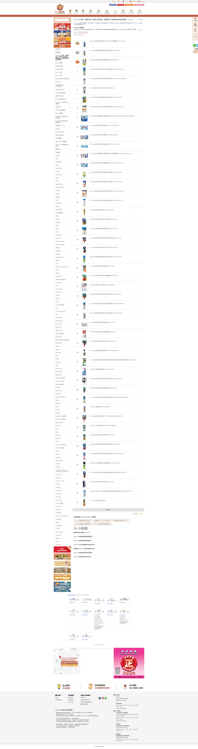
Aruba (56, 286)
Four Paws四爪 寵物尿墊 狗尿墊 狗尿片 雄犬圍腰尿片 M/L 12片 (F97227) (109, 153)
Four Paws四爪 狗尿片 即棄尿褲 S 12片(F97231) (102, 134)
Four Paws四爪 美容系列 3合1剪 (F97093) (101, 88)
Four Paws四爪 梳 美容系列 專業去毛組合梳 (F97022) (104, 238)
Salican (57, 165)
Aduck (57, 200)
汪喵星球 (57, 152)
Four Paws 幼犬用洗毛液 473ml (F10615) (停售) (102, 425)
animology (58, 254)
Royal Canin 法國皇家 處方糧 (61, 145)
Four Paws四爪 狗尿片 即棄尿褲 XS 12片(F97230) (103, 144)
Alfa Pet (57, 219)
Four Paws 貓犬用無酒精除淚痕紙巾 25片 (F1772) (103, 228)
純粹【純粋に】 (59, 96)
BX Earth (57, 438)
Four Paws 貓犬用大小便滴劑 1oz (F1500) (101, 284)
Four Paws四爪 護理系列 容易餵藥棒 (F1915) (102, 331)
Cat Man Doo (58, 490)
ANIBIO (57, 247)
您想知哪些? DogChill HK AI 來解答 (85, 517)
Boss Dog (57, 413)
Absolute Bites (59, 184)
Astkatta (57, 155)
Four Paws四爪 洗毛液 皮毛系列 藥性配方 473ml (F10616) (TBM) (107, 78)
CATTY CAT (58, 506)
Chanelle (57, 522)
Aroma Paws (58, 282)
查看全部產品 (131, 19)
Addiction (57, 197)
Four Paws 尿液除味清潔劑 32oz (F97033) (101, 369)
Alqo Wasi (58, 238)
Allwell (57, 231)
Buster (57, 432)
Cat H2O (57, 484)
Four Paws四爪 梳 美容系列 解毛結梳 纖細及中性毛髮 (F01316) (107, 472)
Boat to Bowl (58, 390)
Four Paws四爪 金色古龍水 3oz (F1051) (100, 209)
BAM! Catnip (58, 317)
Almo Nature (58, 235)
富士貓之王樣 (59, 66)
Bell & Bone (58, 336)
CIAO (56, 158)
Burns (56, 428)
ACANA (57, 190)
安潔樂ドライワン (60, 125)
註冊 (118, 1)
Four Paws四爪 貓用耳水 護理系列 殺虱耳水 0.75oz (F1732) (105, 191)
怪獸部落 (57, 149)
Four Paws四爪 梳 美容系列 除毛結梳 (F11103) (102, 219)
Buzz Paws (58, 435)
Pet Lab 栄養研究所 (60, 99)
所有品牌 (57, 49)
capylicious (58, 457)
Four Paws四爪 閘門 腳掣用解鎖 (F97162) (101, 322)
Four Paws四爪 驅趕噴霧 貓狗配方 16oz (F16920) (103, 350)
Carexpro (57, 463)
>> (141, 513)
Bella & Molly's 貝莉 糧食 (62, 78)
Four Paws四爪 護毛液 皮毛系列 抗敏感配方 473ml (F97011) (106, 69)
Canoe (57, 451)
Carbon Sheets (58, 460)
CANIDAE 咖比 (59, 448)
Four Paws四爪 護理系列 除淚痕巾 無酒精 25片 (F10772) (105, 172)
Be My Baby (58, 324)
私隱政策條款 (84, 704)
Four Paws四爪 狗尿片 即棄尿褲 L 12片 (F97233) (103, 125)
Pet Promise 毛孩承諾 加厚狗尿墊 (61, 117)
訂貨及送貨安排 (85, 699)
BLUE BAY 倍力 (59, 381)
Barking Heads (59, 320)
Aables (57, 177)
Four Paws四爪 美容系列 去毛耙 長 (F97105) (101, 341)
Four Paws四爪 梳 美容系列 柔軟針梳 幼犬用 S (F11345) (104, 378)
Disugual (57, 128)
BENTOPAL (58, 343)
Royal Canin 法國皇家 (61, 141)
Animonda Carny (59, 257)
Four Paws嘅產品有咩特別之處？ (82, 520)
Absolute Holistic (59, 187)
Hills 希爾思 (58, 138)
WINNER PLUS (59, 89)
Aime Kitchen (58, 209)
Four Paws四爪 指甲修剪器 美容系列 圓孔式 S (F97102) (104, 97)
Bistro (56, 365)
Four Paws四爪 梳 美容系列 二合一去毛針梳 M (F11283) (105, 416)
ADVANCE (58, 203)
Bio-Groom (58, 352)
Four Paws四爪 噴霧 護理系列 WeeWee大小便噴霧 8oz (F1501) (106, 41)
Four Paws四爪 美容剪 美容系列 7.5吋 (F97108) (102, 247)
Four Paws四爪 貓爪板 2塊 (97, 500)
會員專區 (70, 699)
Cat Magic (57, 487)
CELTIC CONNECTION (61, 516)
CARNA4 (57, 467)
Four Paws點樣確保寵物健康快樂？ (83, 524)
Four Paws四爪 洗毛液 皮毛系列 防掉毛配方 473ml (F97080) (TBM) (107, 397)
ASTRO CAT (58, 292)
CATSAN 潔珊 (59, 503)
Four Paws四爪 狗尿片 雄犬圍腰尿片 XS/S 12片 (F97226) (105, 163)
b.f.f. (56, 314)
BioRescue (58, 362)
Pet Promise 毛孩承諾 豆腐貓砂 (61, 103)
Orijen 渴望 (58, 162)
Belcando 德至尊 (59, 333)
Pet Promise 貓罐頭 (60, 110)
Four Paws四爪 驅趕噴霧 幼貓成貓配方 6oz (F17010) (104, 463)
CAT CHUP (58, 474)
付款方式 (83, 697)
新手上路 (70, 702)
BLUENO (58, 387)
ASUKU (57, 295)
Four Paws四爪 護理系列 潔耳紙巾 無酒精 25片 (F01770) (105, 181)
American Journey (59, 241)
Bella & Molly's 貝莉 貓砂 (62, 340)
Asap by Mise (58, 289)
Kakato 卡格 (58, 168)
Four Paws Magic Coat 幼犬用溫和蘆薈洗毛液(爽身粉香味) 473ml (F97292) (109, 491)
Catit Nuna (58, 497)
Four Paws (76, 27)
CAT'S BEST (58, 493)
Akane (57, 216)
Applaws (57, 260)
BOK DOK (58, 394)
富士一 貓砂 (58, 72)
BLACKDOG (58, 371)
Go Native (57, 82)
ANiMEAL (58, 251)
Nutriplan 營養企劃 (60, 92)
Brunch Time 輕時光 (60, 419)
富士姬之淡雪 (59, 69)
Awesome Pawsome (60, 311)
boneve (57, 400)
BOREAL (57, 403)
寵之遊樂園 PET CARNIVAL (59, 85)
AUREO (57, 298)
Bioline (57, 359)
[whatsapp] (106, 699)
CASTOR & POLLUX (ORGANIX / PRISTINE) (61, 470)
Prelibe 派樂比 (59, 62)
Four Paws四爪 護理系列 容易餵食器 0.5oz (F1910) (103, 59)
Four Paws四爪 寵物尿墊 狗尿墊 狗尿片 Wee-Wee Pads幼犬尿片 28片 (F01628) (110, 116)
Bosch (56, 406)
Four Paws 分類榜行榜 (82, 32)
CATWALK (58, 512)
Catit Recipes (58, 500)
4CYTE (57, 171)
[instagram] (103, 699)
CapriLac (57, 454)
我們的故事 (58, 699)
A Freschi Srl (58, 174)
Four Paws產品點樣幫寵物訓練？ (102, 524)
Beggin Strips (58, 330)
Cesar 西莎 (58, 519)
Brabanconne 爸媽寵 (60, 416)
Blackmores (58, 374)
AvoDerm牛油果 (59, 305)
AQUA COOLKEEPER (61, 266)
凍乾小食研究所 (59, 135)
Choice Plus (58, 535)
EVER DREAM (59, 132)
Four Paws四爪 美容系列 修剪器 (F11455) (101, 266)
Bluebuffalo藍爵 (59, 384)
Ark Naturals (58, 276)
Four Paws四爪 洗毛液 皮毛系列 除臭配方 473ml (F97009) (105, 200)
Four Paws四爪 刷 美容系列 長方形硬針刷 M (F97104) (104, 294)
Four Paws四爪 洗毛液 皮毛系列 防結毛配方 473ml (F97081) (106, 453)
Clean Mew (58, 544)
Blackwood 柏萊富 (60, 378)
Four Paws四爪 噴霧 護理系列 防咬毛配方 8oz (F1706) (104, 50)
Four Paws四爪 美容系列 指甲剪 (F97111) (101, 481)
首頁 (56, 697)
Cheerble (57, 528)
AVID (56, 301)
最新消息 (70, 697)
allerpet (57, 225)
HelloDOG (58, 107)
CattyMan (57, 509)
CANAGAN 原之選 (60, 444)
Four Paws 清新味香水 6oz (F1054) (99, 406)
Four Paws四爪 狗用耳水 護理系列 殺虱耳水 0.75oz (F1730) (105, 106)
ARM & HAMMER (60, 279)
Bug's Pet (57, 425)
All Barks (57, 222)
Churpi (57, 541)
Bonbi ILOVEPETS (60, 397)
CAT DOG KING (59, 481)
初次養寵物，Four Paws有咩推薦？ (102, 520)
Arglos (57, 270)
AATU (57, 181)
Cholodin (57, 538)
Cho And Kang (59, 532)
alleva (56, 228)
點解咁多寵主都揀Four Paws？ (121, 520)
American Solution (60, 244)
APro (56, 263)
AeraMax (57, 206)
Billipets (57, 349)
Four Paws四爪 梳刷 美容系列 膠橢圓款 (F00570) (103, 275)
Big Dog (57, 346)
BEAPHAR (58, 327)
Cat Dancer (58, 478)
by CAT (57, 441)
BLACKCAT (58, 368)
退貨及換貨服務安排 (86, 702)
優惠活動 (57, 52)
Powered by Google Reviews (99, 644)
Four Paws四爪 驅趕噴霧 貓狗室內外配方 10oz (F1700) (104, 256)
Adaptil (57, 193)
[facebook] (100, 699)
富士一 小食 (58, 75)
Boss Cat (57, 409)
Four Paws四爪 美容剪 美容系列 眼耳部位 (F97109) (103, 444)
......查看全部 (140, 29)
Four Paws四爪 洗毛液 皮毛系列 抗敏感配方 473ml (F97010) (106, 303)
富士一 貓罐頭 (59, 113)
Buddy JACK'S (59, 422)
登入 (113, 1)
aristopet (57, 273)
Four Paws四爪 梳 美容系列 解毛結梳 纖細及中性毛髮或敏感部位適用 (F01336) (111, 360)
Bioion (57, 355)
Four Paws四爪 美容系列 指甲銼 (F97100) (101, 435)
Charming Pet (58, 525)
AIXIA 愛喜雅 (59, 212)
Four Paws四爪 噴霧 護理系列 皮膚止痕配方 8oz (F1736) (105, 313)
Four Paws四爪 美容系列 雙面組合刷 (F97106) (102, 388)
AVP (56, 308)
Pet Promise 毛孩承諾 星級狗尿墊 (61, 121)
